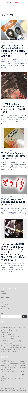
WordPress (3, 293)
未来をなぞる (10, 349)
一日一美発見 (4, 291)
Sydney (18, 390)
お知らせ (3, 299)
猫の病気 (16, 349)
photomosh (17, 330)
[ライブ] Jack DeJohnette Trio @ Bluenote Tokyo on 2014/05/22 (14, 156)
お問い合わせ (4, 306)
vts (5, 332)
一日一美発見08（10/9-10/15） (8, 360)
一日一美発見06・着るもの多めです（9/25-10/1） (13, 363)
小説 (8, 347)
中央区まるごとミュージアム (8, 345)
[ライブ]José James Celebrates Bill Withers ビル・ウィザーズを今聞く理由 (14, 107)
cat (1, 327)
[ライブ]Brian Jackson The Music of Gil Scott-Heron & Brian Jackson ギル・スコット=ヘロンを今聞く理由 (14, 51)
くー (16, 336)
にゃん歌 (24, 336)
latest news (16, 329)
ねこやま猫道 (4, 338)
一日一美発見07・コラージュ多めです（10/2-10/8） (13, 361)
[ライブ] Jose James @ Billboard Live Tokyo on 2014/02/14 (13, 202)
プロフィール (4, 304)
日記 (2, 302)
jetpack (23, 327)
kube (11, 329)
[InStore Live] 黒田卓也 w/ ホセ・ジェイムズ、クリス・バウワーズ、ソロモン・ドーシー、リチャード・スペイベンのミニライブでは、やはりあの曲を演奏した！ (13, 251)
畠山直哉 (21, 349)
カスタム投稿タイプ (6, 340)
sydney (2, 332)
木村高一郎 (3, 349)
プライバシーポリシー (6, 308)
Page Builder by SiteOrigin (7, 330)
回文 (21, 345)
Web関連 (3, 295)
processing (23, 330)
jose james (3, 329)
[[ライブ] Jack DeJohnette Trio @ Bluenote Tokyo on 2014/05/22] (14, 138)
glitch (19, 327)
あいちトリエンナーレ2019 (7, 336)
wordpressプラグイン (12, 332)
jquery (8, 329)
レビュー (11, 42)
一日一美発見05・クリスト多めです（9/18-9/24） (13, 365)
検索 (2, 313)
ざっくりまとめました (14, 2)
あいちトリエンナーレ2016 (7, 334)
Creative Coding (5, 297)
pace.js (21, 329)
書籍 (24, 347)
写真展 (17, 345)
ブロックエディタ (5, 341)
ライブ (20, 341)
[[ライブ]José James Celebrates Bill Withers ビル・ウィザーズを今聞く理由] (14, 85)
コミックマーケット (16, 340)
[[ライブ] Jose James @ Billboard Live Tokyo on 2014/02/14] (14, 184)
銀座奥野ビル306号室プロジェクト (9, 351)
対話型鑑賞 (3, 347)
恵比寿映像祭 (16, 347)
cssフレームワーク (13, 327)
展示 (11, 347)
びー (9, 338)
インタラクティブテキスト (17, 338)
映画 (21, 347)
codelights (5, 327)
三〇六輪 (10, 343)
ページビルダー (14, 341)
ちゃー (19, 336)
